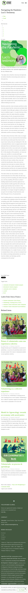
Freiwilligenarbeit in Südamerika (6, 567)
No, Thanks (21, 590)
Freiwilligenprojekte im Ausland (7, 569)
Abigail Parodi (5, 346)
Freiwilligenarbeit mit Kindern (17, 567)
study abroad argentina (9, 581)
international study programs (20, 573)
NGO (4, 293)
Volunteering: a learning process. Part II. (12, 302)
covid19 (5, 291)
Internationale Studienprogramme (7, 573)
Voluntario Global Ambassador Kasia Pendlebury (14, 306)
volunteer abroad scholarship (19, 581)
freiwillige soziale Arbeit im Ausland (20, 569)
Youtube (3, 539)
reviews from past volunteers (12, 579)
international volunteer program (10, 287)
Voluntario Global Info (15, 346)
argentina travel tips (6, 556)
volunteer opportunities (9, 583)
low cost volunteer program (10, 577)
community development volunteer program (13, 285)
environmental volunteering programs (16, 565)
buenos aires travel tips (12, 558)
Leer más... (3, 512)
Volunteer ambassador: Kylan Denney (11, 300)
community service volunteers (10, 289)
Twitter (2, 535)
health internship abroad (6, 571)
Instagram (3, 537)
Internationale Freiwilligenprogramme (18, 571)
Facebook (3, 533)
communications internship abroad (12, 560)
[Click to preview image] (14, 53)
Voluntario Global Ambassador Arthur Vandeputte (14, 304)
